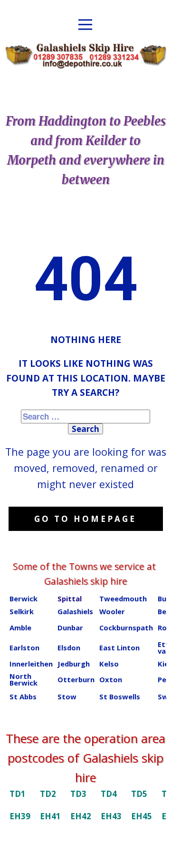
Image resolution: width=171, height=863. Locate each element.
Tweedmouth (123, 598)
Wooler (112, 611)
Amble (20, 627)
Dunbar (70, 627)
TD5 (139, 793)
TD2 (48, 793)
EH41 (50, 816)
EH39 (20, 816)
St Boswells (119, 696)
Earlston (24, 647)
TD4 (109, 793)
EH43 (111, 816)
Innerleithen (31, 663)
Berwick (24, 598)
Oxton (110, 679)
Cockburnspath (126, 627)
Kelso (109, 663)
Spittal (69, 598)
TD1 (18, 793)
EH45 (141, 816)
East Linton (119, 647)
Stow (66, 696)
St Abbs (23, 696)
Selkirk (22, 611)
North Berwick (24, 679)
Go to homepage (85, 518)
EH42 (80, 816)
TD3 (78, 793)
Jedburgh (73, 663)
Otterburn (76, 679)
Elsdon (68, 647)
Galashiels (75, 611)
